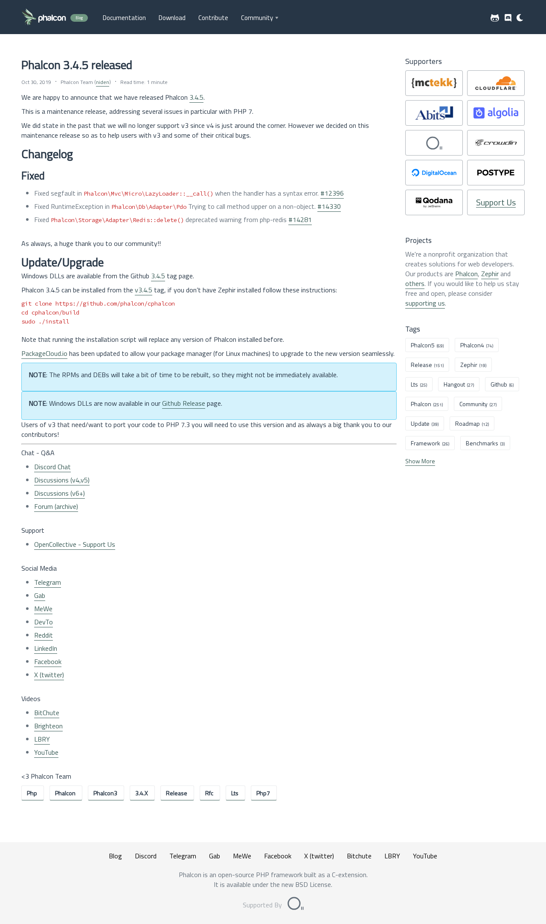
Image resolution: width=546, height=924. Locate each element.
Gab (39, 595)
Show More (420, 460)
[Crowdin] (496, 143)
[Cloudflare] (496, 83)
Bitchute (359, 856)
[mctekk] (434, 83)
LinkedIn (45, 648)
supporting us (425, 303)
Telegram (47, 582)
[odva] (434, 143)
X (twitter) (49, 675)
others (414, 283)
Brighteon (48, 726)
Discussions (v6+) (59, 493)
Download (172, 18)
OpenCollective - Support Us (74, 544)
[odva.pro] (296, 904)
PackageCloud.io (44, 353)
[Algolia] (496, 113)
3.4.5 (196, 97)
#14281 (300, 219)
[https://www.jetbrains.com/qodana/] (434, 202)
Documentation (124, 18)
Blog (115, 856)
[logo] (43, 18)
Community (257, 18)
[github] (495, 18)
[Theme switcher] (520, 18)
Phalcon (466, 274)
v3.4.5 (143, 290)
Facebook (47, 661)
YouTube (46, 752)
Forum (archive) (56, 506)
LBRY (42, 739)
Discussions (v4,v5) (62, 480)
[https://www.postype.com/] (496, 172)
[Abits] (434, 113)
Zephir (490, 274)
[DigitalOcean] (434, 172)
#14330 (329, 206)
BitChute (46, 712)
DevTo (43, 622)
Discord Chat (52, 467)
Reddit (43, 635)
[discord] (508, 18)
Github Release (183, 403)
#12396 (332, 193)
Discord (146, 856)
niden (102, 82)
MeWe (43, 608)
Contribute (213, 18)
